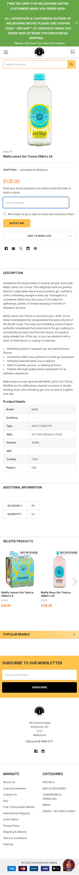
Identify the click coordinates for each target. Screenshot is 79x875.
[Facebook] (6, 248)
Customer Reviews (14, 788)
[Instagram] (43, 751)
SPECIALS (49, 782)
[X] (21, 248)
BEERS (47, 804)
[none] (39, 109)
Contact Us (10, 794)
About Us (9, 782)
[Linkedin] (28, 248)
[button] (39, 236)
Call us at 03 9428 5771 (39, 741)
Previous (4, 581)
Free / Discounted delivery (19, 807)
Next (75, 581)
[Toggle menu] (6, 52)
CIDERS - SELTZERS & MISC (59, 811)
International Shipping (16, 813)
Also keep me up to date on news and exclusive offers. (41, 214)
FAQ (5, 800)
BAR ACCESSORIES (54, 788)
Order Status (10, 819)
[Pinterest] (35, 248)
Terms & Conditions (15, 838)
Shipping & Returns (15, 831)
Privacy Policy (11, 825)
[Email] (13, 248)
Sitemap (8, 844)
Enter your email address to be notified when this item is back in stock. (37, 190)
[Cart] (73, 52)
